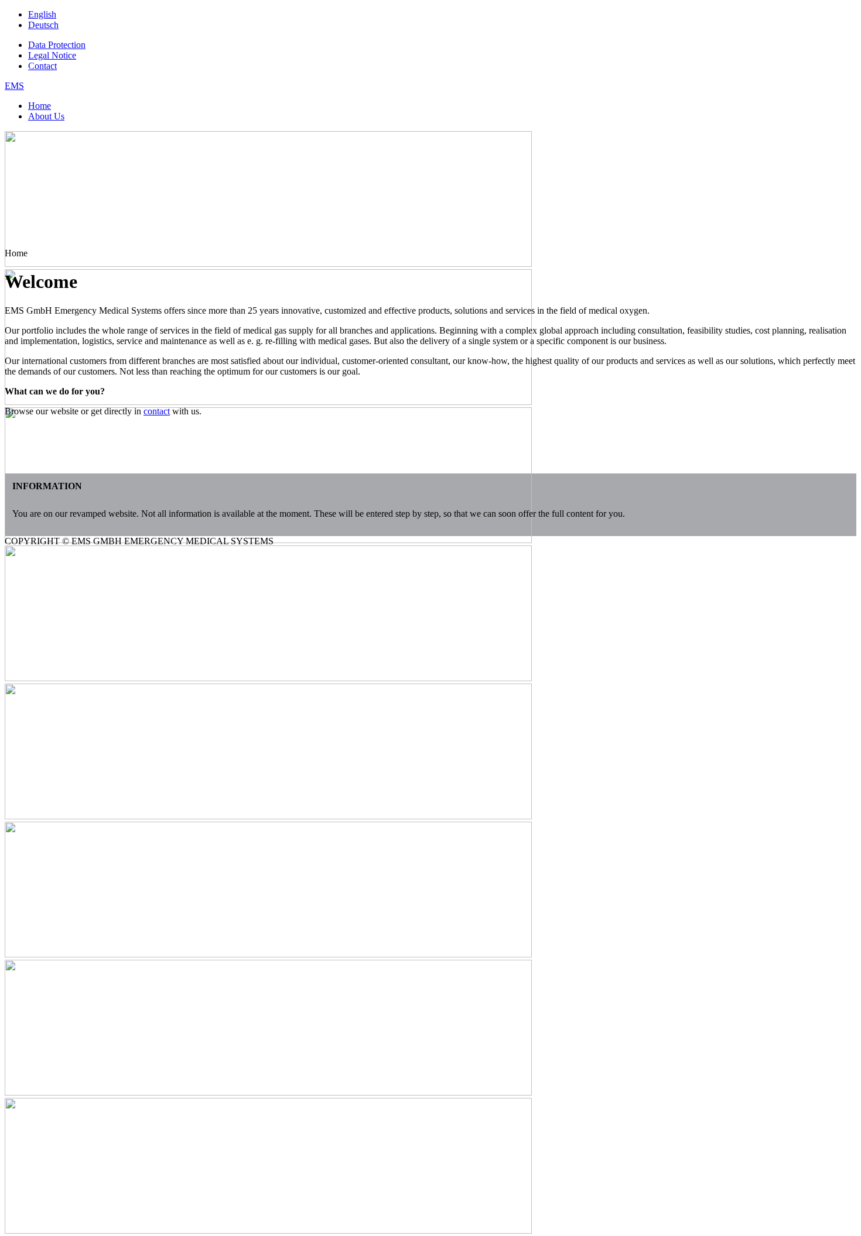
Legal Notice (52, 55)
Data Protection (57, 45)
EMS (14, 86)
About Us (46, 116)
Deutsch (43, 25)
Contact (42, 66)
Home (39, 106)
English (42, 14)
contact (157, 411)
